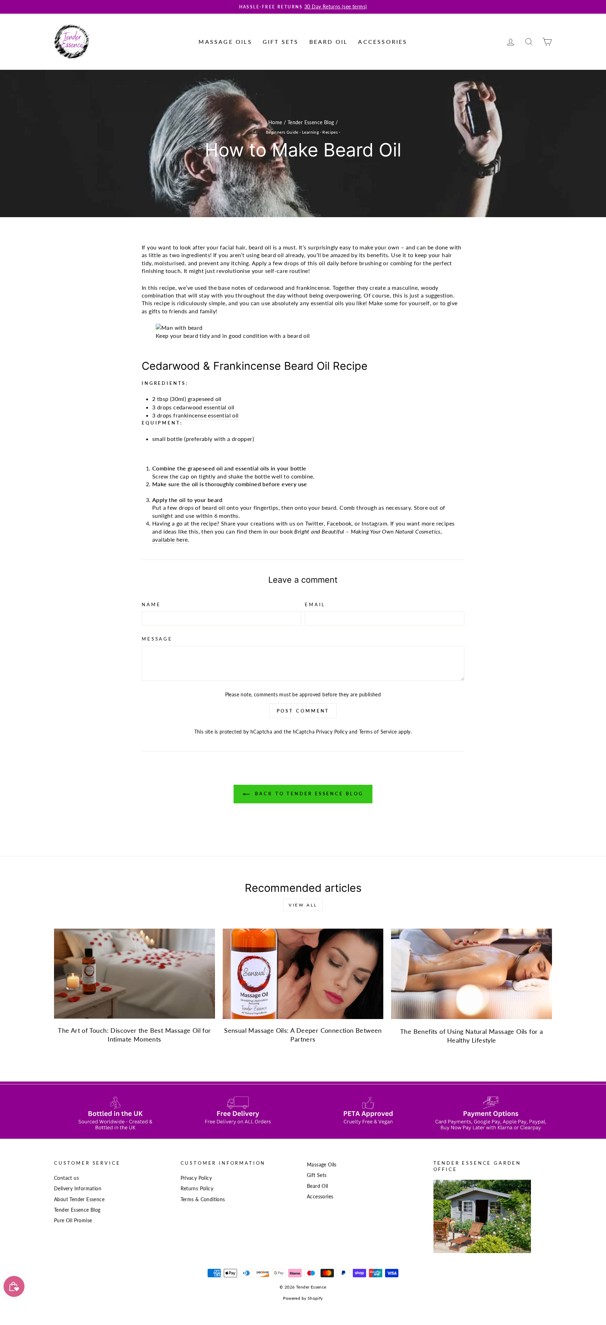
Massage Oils (225, 41)
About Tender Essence (79, 1199)
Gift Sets (281, 41)
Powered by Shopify (303, 1298)
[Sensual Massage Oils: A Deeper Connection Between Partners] (303, 974)
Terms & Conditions (203, 1199)
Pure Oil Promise (73, 1220)
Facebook (339, 523)
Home (275, 122)
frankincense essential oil (205, 415)
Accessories (382, 41)
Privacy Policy (332, 732)
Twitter (314, 523)
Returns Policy (197, 1188)
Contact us (66, 1178)
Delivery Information (77, 1188)
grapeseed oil (205, 398)
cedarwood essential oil (203, 407)
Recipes (330, 132)
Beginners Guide (282, 132)
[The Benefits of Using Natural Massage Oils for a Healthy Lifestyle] (471, 974)
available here (170, 539)
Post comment (303, 711)
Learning (310, 132)
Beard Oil (328, 41)
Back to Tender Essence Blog (307, 793)
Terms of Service (378, 732)
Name (151, 604)
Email (315, 604)
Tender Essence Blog (311, 122)
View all (303, 905)
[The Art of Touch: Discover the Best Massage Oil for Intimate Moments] (134, 974)
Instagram (374, 523)
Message (157, 639)
